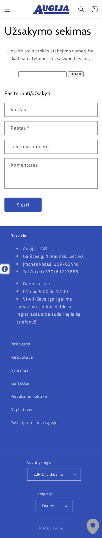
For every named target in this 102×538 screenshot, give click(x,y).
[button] (7, 9)
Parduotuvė (21, 357)
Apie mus (19, 370)
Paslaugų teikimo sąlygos (35, 422)
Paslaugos (20, 344)
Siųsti (23, 204)
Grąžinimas (21, 409)
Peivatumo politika (28, 396)
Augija (58, 528)
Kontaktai (19, 383)
